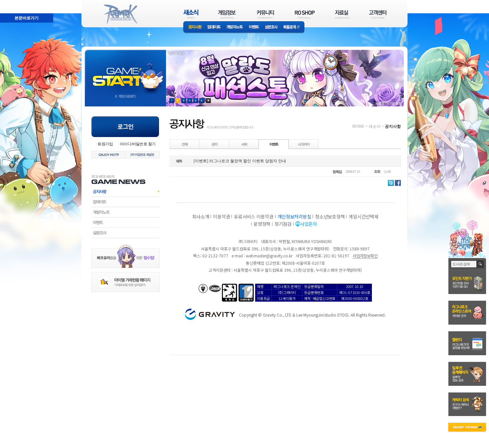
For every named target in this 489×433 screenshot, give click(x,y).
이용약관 (221, 216)
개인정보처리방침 (294, 216)
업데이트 (214, 27)
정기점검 (282, 223)
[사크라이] (304, 144)
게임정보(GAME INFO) (227, 14)
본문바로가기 (12, 3)
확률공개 (292, 27)
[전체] (185, 144)
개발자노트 (235, 27)
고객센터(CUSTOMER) (378, 14)
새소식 (375, 126)
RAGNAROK (120, 14)
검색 (480, 264)
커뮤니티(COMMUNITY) (265, 14)
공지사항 (194, 27)
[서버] (244, 144)
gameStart (125, 72)
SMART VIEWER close (467, 428)
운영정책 (261, 223)
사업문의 (308, 223)
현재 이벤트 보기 (208, 100)
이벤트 (254, 27)
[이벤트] (274, 144)
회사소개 (200, 216)
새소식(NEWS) (191, 14)
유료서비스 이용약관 (253, 216)
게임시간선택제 (363, 216)
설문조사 (271, 27)
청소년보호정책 (330, 216)
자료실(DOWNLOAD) (341, 14)
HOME (358, 126)
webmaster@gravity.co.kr (269, 255)
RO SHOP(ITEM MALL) (304, 14)
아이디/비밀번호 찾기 (137, 144)
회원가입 (105, 144)
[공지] (215, 144)
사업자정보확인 (365, 255)
